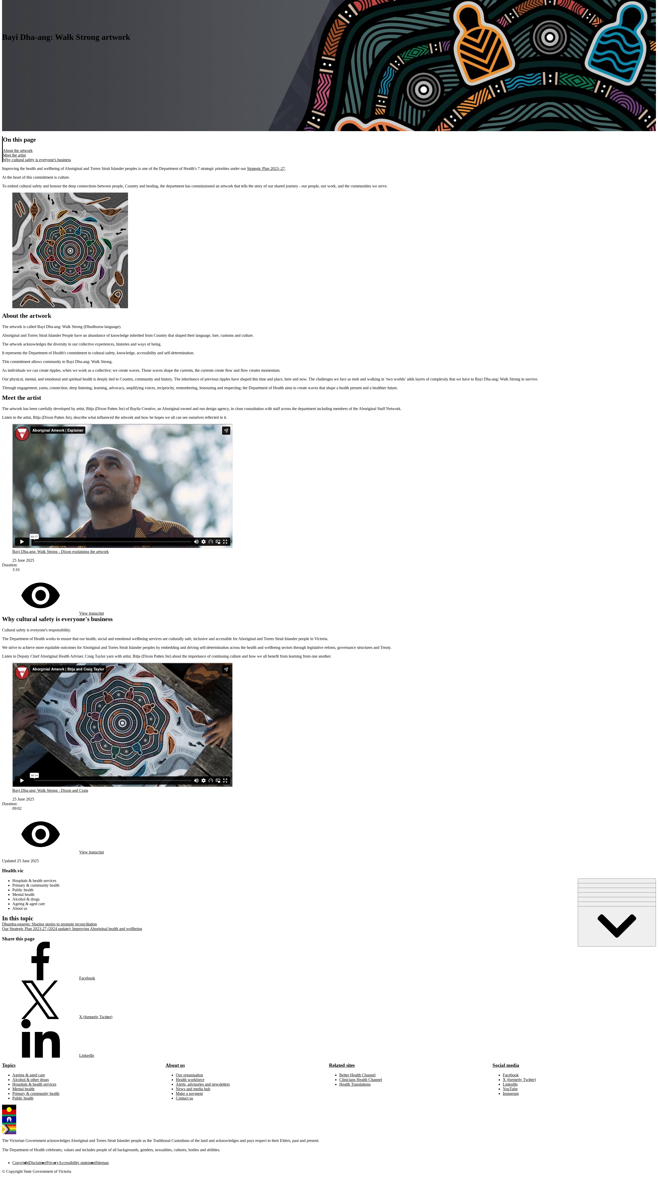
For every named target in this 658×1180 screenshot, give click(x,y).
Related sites (342, 1065)
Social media (505, 1065)
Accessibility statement (77, 1162)
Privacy (52, 1162)
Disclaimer (37, 1162)
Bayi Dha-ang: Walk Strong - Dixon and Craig (50, 790)
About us (175, 1065)
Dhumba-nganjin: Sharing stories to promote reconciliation (49, 924)
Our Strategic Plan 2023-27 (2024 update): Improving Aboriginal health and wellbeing (72, 929)
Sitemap (102, 1162)
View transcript (91, 613)
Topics (8, 1065)
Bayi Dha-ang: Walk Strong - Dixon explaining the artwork (60, 551)
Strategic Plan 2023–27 (266, 168)
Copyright (20, 1162)
